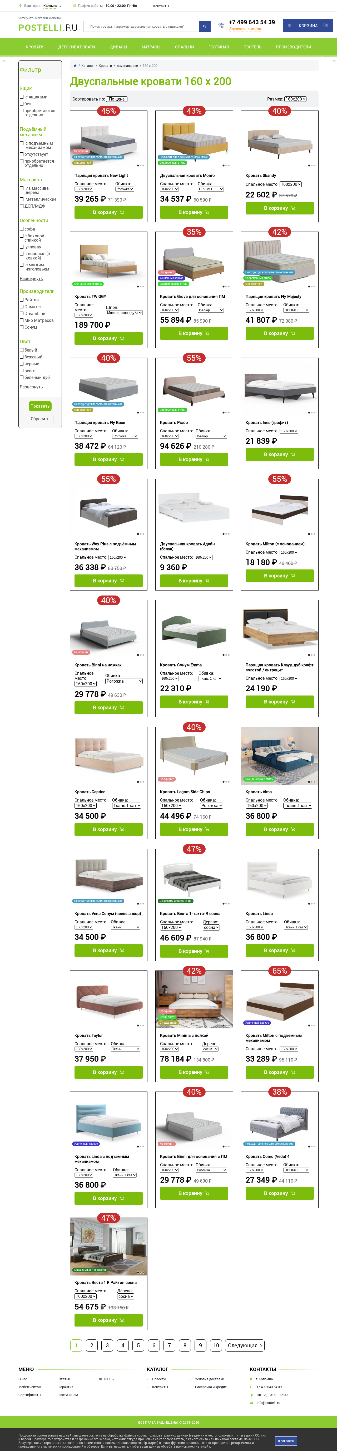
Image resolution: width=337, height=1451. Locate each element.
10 (216, 1345)
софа (29, 229)
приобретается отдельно (39, 163)
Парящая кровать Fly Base (100, 422)
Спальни (184, 47)
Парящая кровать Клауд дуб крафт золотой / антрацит (280, 667)
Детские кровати (76, 47)
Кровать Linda (259, 913)
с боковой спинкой (34, 238)
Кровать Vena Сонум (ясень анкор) (108, 913)
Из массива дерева (37, 190)
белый (30, 350)
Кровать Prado (174, 422)
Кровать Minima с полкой (184, 1035)
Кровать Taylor (89, 1035)
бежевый (33, 357)
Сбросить (40, 418)
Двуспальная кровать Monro (187, 175)
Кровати (35, 47)
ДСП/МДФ (34, 206)
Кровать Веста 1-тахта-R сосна (190, 913)
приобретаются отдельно (39, 113)
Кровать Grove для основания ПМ (192, 296)
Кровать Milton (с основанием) (275, 544)
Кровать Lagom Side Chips (185, 791)
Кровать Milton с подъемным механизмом (274, 1038)
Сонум (30, 327)
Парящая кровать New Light (101, 175)
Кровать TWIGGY (90, 296)
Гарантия (66, 1387)
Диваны (118, 47)
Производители (293, 47)
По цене (117, 99)
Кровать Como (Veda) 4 (267, 1156)
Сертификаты (29, 1395)
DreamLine (34, 314)
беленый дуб (37, 378)
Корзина (308, 25)
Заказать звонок (245, 29)
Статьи (64, 1379)
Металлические (41, 199)
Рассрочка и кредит (211, 1387)
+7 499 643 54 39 (252, 22)
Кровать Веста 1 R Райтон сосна (106, 1282)
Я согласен (286, 1441)
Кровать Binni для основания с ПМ (193, 1156)
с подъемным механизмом (39, 145)
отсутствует (36, 154)
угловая (33, 247)
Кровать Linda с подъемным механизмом (102, 1159)
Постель (252, 47)
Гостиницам (68, 1395)
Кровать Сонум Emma (181, 665)
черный (31, 364)
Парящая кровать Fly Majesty (273, 296)
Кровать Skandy (261, 175)
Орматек (33, 307)
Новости (159, 1379)
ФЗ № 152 (106, 1379)
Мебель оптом (29, 1387)
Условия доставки (209, 1379)
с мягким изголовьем (37, 267)
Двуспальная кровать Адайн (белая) (187, 546)
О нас (22, 1379)
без (27, 104)
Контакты (161, 6)
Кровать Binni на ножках (98, 665)
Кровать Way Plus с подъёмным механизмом (105, 546)
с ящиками (36, 97)
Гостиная (219, 47)
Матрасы (151, 47)
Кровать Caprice (90, 791)
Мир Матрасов (39, 320)
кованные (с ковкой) (38, 256)
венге (29, 371)
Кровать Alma (259, 791)
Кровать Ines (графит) (267, 422)
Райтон (31, 300)
